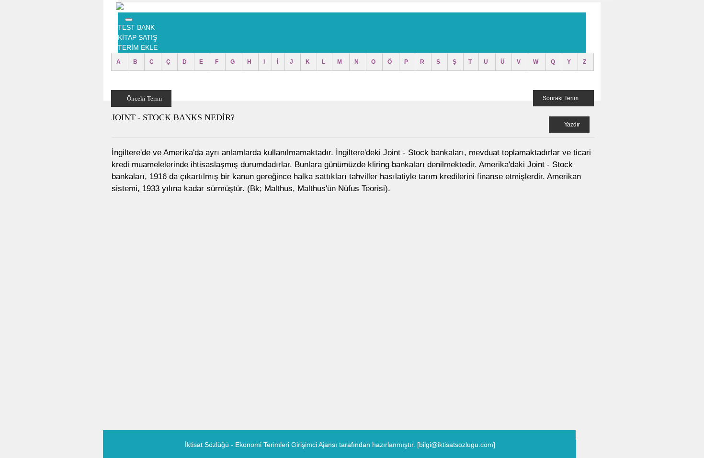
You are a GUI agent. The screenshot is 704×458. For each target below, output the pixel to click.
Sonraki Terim (561, 98)
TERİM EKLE (138, 47)
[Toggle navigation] (129, 19)
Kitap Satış (137, 37)
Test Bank (136, 27)
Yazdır (571, 124)
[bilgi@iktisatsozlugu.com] (456, 444)
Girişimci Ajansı (315, 444)
